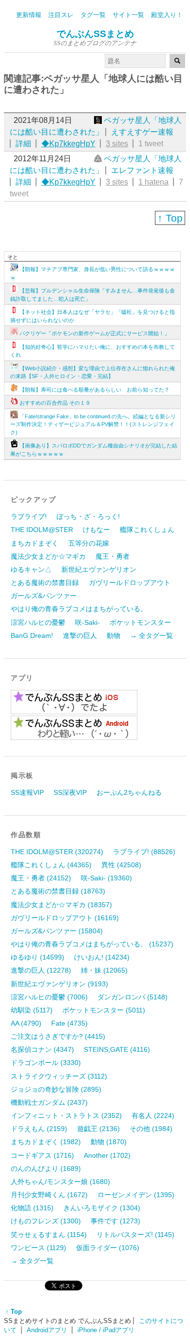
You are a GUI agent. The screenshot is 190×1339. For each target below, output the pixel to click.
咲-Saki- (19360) (106, 878)
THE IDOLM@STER (42, 529)
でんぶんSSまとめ (95, 34)
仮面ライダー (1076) (107, 1248)
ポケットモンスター (140, 622)
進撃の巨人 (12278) (41, 970)
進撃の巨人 (80, 635)
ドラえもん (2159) (39, 1129)
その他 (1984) (151, 1129)
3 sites (117, 143)
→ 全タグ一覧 (151, 635)
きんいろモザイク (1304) (101, 1208)
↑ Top (170, 217)
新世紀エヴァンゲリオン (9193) (59, 984)
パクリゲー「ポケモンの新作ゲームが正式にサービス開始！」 (94, 333)
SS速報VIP (27, 792)
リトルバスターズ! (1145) (135, 1234)
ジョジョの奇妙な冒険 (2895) (56, 1089)
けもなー (96, 529)
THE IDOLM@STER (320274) (57, 852)
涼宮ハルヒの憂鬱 (38, 622)
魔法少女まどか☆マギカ (48, 556)
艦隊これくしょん (147, 529)
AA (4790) (26, 1023)
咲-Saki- (87, 622)
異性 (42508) (121, 865)
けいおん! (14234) (102, 957)
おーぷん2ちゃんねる (129, 792)
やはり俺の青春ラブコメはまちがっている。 (79, 609)
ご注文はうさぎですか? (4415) (58, 1036)
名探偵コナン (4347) (42, 1049)
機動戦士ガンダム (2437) (49, 1102)
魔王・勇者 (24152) (41, 878)
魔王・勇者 (112, 556)
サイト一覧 (128, 14)
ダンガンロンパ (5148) (132, 997)
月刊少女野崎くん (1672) (49, 1195)
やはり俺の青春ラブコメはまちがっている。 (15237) (92, 944)
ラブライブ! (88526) (144, 852)
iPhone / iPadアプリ (105, 1330)
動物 (113, 635)
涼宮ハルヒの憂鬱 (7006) (49, 997)
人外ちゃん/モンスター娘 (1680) (60, 1181)
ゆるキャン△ (31, 569)
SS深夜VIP (70, 792)
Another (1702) (107, 1155)
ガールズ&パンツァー (43, 596)
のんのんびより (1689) (46, 1168)
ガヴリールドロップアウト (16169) (65, 918)
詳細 (23, 143)
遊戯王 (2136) (98, 1129)
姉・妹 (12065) (104, 970)
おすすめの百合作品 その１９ (55, 403)
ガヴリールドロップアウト (130, 582)
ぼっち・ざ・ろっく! (88, 516)
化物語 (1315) (32, 1208)
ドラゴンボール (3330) (46, 1062)
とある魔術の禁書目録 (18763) (58, 891)
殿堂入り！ (167, 14)
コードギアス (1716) (42, 1155)
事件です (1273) (115, 1221)
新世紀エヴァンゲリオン (98, 569)
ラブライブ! (29, 516)
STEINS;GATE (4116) (117, 1049)
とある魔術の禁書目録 (45, 582)
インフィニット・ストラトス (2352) (66, 1115)
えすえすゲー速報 (142, 132)
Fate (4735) (69, 1023)
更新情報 (28, 14)
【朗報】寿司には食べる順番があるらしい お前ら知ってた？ (94, 390)
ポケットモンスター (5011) (103, 1010)
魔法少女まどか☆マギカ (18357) (61, 905)
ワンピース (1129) (38, 1248)
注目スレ (61, 14)
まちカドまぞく (34, 543)
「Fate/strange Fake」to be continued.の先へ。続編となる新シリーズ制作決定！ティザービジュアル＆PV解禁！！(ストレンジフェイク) (93, 424)
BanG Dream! (32, 635)
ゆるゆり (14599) (37, 957)
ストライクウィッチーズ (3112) (59, 1076)
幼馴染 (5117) (32, 1010)
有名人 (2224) (153, 1115)
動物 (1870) (109, 1142)
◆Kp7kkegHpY (68, 143)
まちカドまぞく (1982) (46, 1142)
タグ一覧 (93, 14)
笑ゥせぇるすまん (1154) (49, 1234)
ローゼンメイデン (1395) (135, 1195)
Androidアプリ (47, 1330)
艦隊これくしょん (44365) (51, 865)
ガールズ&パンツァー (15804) (57, 931)
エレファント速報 (142, 170)
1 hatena (153, 182)
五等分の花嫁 (88, 543)
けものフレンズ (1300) (46, 1221)
